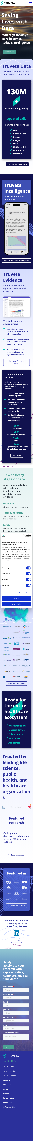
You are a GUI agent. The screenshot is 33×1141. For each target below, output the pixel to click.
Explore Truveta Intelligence (16, 260)
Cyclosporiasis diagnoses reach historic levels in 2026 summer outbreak (16, 837)
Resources (7, 1084)
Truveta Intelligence (11, 1071)
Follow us (16, 941)
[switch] (28, 573)
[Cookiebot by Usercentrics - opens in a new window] (23, 536)
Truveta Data (8, 1067)
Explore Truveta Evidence (16, 362)
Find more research (16, 855)
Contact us (9, 52)
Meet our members (16, 683)
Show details (23, 593)
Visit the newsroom (16, 905)
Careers (6, 1093)
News (5, 1089)
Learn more (16, 456)
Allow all (16, 598)
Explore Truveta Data (17, 164)
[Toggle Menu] (30, 3)
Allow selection (16, 604)
